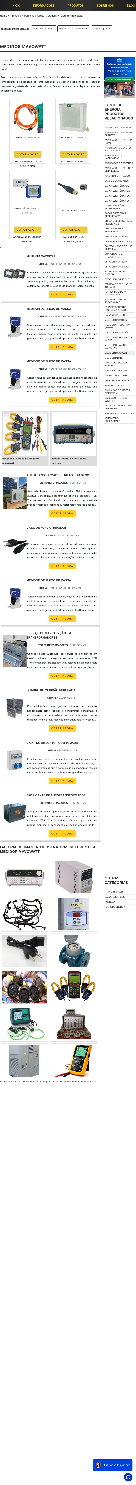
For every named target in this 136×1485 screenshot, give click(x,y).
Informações (44, 5)
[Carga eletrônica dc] (73, 987)
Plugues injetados (101, 28)
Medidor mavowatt (116, 353)
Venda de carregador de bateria (118, 407)
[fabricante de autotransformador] (15, 813)
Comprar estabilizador (119, 241)
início (16, 5)
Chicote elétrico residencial (115, 230)
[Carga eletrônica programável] (73, 877)
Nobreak (110, 902)
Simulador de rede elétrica (116, 399)
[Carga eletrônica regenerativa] (24, 951)
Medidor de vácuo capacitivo (115, 346)
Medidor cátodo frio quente (117, 326)
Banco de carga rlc (117, 181)
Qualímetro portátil (117, 380)
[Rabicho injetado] (73, 1061)
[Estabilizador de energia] (73, 951)
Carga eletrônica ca (117, 191)
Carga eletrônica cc (117, 196)
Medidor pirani (113, 358)
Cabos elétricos (115, 897)
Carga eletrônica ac (117, 186)
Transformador (114, 892)
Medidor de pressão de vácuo (73, 28)
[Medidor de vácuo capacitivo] (73, 914)
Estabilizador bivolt (117, 267)
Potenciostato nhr (116, 375)
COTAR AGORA (28, 154)
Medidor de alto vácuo (118, 332)
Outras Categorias (116, 880)
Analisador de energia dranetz (118, 134)
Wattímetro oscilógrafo (112, 419)
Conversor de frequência (113, 255)
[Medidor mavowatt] (25, 434)
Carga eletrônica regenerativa (115, 214)
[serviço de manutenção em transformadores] (15, 651)
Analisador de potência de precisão (119, 169)
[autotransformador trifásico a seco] (15, 493)
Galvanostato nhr (115, 315)
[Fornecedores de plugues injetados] (24, 914)
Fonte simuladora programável (115, 301)
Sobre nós (105, 5)
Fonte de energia (115, 907)
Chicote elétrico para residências (118, 222)
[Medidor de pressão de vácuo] (73, 1024)
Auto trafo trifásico (117, 176)
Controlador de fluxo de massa (118, 247)
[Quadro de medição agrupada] (15, 708)
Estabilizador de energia (115, 273)
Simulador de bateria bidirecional (117, 391)
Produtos (75, 5)
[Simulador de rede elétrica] (24, 1024)
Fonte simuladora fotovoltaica (115, 293)
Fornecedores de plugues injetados (116, 308)
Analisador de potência (119, 163)
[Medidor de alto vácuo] (24, 877)
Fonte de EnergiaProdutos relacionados (119, 111)
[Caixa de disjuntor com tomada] (15, 760)
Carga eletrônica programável (115, 207)
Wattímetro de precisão (119, 413)
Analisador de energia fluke (118, 141)
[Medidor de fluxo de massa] (15, 598)
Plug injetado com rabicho (116, 364)
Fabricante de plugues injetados (118, 285)
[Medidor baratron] (24, 1061)
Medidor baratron (116, 320)
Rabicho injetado (115, 385)
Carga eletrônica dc (117, 201)
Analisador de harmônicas (113, 157)
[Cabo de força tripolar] (15, 545)
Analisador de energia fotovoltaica (118, 149)
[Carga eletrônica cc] (24, 987)
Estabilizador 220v (116, 262)
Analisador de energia (43, 28)
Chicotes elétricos (116, 236)
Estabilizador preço (117, 279)
